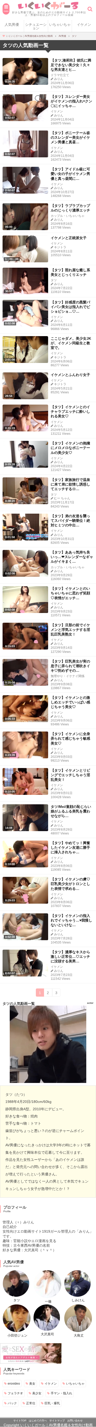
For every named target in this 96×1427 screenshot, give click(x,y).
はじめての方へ (38, 1420)
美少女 (36, 1393)
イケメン (84, 24)
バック (12, 1403)
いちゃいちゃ (60, 24)
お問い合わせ (75, 1420)
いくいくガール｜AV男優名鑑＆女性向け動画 (56, 1425)
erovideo (14, 1383)
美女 (32, 1383)
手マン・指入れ (61, 1393)
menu (6, 11)
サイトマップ (57, 1420)
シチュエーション (36, 26)
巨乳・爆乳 (52, 1403)
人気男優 (12, 24)
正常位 (30, 1403)
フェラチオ (15, 1393)
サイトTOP (19, 1420)
